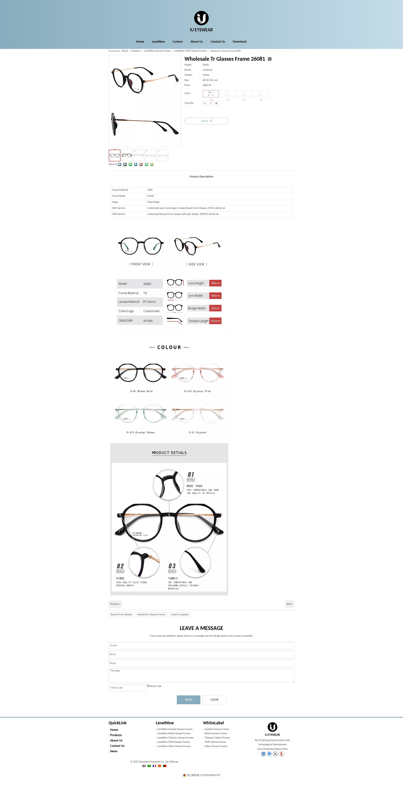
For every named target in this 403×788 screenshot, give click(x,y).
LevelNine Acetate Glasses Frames (174, 729)
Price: (187, 85)
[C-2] (227, 94)
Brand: (187, 70)
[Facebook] (269, 753)
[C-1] (210, 94)
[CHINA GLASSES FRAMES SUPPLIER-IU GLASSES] (272, 729)
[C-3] (243, 94)
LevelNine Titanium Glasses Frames (175, 738)
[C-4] (260, 94)
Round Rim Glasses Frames (151, 614)
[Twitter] (275, 753)
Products (116, 735)
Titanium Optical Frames (217, 738)
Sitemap (174, 762)
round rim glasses (180, 614)
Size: (186, 80)
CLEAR (214, 699)
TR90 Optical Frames (215, 742)
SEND (188, 699)
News (113, 751)
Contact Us (117, 746)
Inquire (204, 121)
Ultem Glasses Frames (216, 746)
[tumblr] (281, 753)
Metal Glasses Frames (216, 733)
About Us (116, 740)
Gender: (188, 75)
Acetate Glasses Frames (217, 729)
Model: (188, 65)
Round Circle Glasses (121, 614)
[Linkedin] (263, 753)
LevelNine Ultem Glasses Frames (174, 746)
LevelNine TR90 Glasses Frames (173, 742)
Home (114, 730)
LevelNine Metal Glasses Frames (174, 733)
